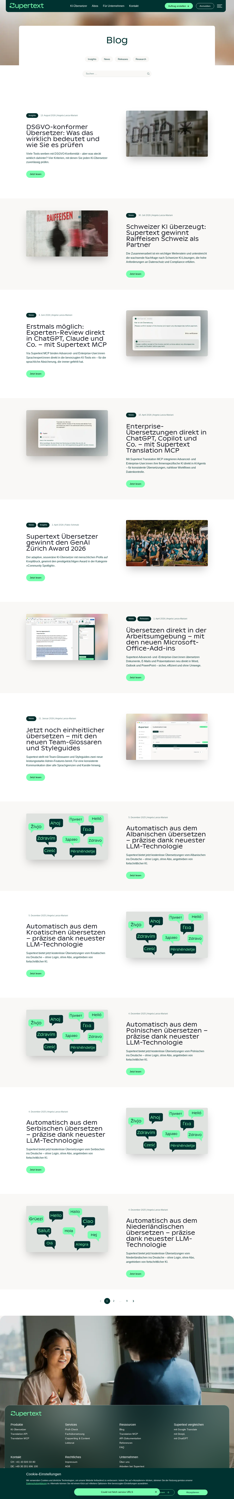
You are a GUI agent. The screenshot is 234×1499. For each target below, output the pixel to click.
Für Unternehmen (113, 5)
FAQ (121, 1447)
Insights (92, 59)
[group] (179, 6)
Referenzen (125, 1442)
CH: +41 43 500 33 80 (23, 1462)
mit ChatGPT (181, 1438)
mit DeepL (179, 1434)
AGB (67, 1466)
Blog (121, 1429)
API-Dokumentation (130, 1438)
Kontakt (133, 5)
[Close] (155, 1492)
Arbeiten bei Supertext (131, 1466)
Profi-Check (71, 1429)
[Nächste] (134, 1301)
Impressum (71, 1462)
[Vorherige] (100, 1301)
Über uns (124, 1462)
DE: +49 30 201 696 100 (24, 1466)
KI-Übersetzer (78, 5)
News (107, 59)
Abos (95, 5)
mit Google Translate (185, 1429)
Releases (123, 59)
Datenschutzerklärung (36, 1483)
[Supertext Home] (26, 1414)
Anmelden (205, 6)
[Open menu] (219, 6)
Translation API (19, 1434)
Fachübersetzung (75, 1434)
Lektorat (69, 1442)
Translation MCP (20, 1438)
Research (141, 59)
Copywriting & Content (77, 1438)
